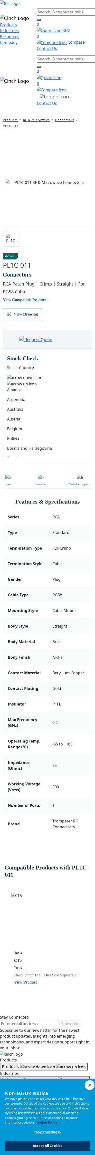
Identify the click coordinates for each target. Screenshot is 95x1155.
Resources (9, 36)
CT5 (18, 960)
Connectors (64, 120)
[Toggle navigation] (54, 97)
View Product (25, 982)
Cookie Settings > (47, 1132)
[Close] (90, 1085)
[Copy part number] (89, 256)
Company (9, 42)
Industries (9, 30)
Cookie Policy (46, 1122)
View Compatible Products (25, 300)
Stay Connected (14, 1017)
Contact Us (47, 48)
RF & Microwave (36, 120)
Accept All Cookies (47, 1146)
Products (8, 25)
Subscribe (70, 1023)
